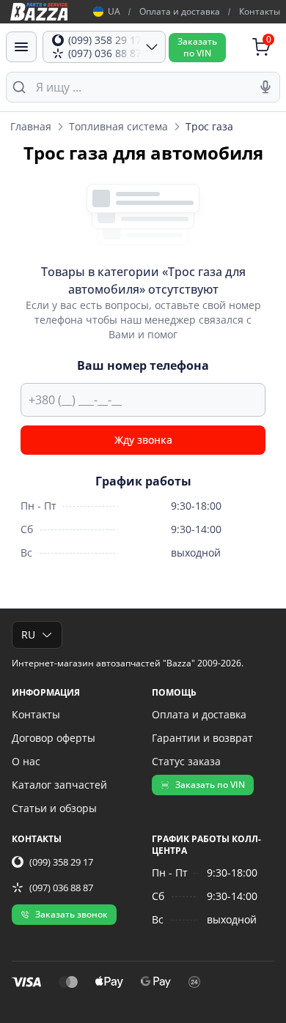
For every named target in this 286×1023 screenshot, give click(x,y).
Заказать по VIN (210, 784)
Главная (30, 126)
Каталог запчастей (59, 785)
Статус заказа (186, 761)
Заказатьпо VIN (197, 47)
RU (28, 634)
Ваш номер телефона (143, 365)
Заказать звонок (71, 914)
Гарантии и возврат (202, 738)
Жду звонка (143, 440)
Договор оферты (53, 738)
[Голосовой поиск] (265, 87)
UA (114, 12)
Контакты (259, 11)
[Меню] (21, 46)
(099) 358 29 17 (61, 861)
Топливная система (118, 126)
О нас (26, 761)
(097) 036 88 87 (61, 887)
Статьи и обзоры (54, 808)
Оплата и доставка (179, 11)
